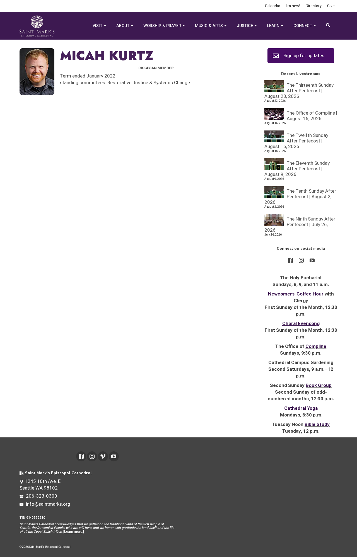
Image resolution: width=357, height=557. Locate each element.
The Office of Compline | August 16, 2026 (312, 116)
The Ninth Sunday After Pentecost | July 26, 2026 (299, 224)
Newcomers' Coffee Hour (296, 293)
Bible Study (317, 424)
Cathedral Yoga (301, 408)
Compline (315, 346)
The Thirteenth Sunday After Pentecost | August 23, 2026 (299, 90)
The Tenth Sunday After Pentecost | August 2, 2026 (300, 196)
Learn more (73, 531)
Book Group (319, 385)
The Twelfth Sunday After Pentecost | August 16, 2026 (296, 140)
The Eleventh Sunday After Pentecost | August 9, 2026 (297, 168)
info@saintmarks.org (47, 504)
